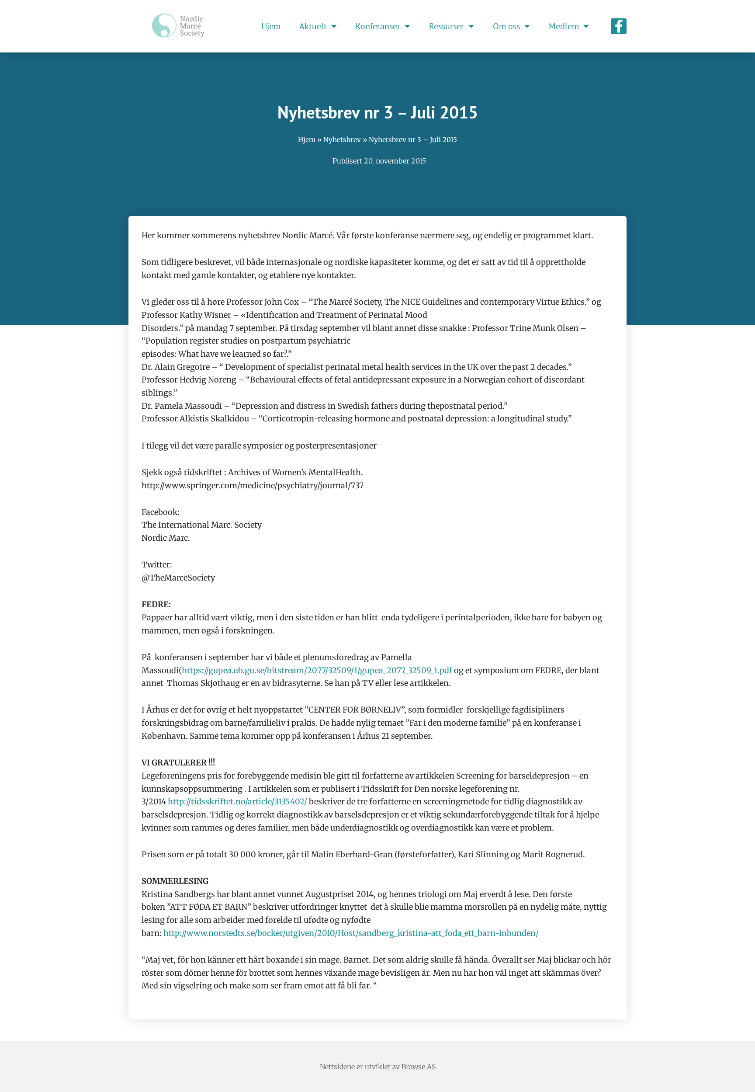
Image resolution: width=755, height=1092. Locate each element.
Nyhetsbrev (342, 140)
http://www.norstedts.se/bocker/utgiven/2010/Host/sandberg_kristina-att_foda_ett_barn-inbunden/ (351, 933)
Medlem (564, 26)
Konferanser (378, 26)
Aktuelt (313, 26)
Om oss (506, 26)
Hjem (271, 26)
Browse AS (419, 1066)
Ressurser (446, 26)
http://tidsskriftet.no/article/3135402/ (237, 801)
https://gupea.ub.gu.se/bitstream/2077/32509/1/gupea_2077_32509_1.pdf (317, 670)
